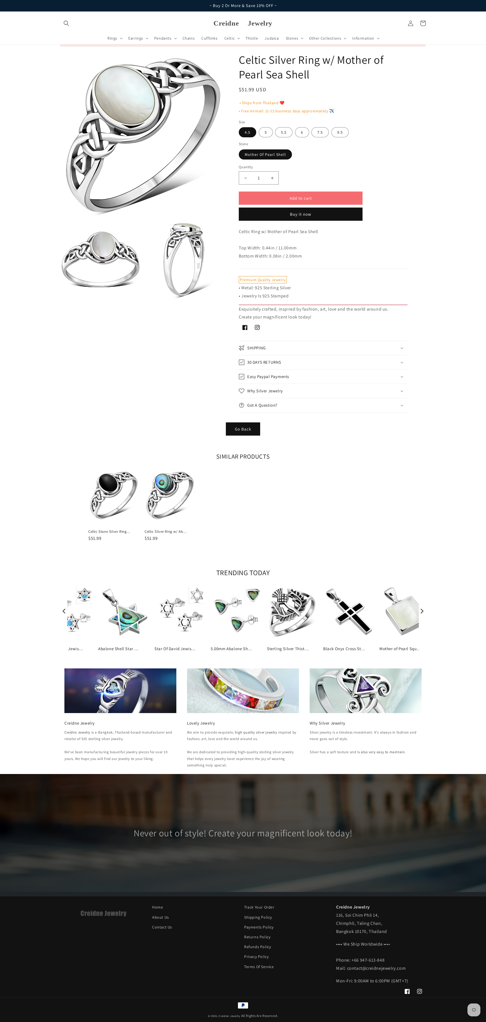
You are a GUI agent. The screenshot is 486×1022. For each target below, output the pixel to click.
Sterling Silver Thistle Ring (288, 648)
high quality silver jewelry (256, 732)
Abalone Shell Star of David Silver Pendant (119, 648)
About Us (160, 917)
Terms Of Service (259, 966)
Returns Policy (257, 936)
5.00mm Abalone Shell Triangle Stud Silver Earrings (232, 648)
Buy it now (300, 214)
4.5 (247, 132)
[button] (66, 23)
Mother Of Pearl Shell (265, 154)
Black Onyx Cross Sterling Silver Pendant (344, 648)
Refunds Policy (257, 946)
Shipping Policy (258, 917)
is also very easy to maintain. (381, 752)
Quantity (246, 167)
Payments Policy (259, 927)
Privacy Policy (256, 956)
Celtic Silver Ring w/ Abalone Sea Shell (166, 531)
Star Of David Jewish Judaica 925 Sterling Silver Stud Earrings (175, 648)
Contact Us (162, 927)
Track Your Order (259, 907)
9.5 (340, 132)
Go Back (243, 429)
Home (157, 907)
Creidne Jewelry (77, 732)
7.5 (320, 132)
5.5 (284, 132)
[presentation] (64, 611)
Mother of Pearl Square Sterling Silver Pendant (400, 648)
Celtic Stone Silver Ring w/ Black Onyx (109, 531)
